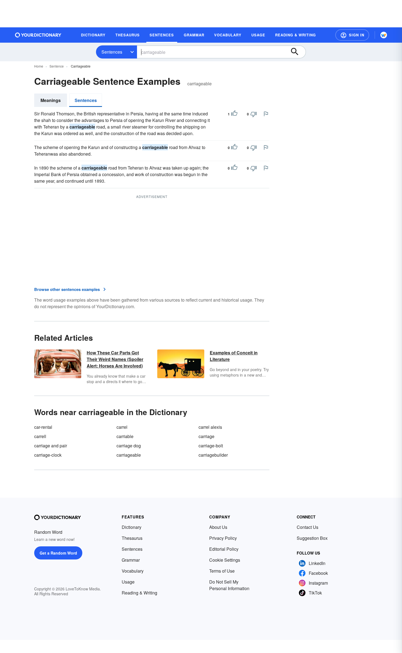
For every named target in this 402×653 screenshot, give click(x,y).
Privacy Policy (223, 538)
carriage (206, 436)
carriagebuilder (213, 455)
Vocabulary (133, 571)
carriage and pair (50, 445)
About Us (218, 527)
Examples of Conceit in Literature (234, 355)
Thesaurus (132, 538)
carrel (121, 427)
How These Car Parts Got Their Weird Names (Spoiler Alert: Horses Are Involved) (115, 359)
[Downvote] (253, 114)
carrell (40, 436)
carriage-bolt (211, 445)
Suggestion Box (312, 538)
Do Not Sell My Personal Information (229, 585)
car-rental (43, 427)
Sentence (56, 66)
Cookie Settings (224, 560)
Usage (128, 582)
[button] (352, 35)
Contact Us (307, 527)
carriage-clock (48, 455)
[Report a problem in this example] (266, 113)
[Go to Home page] (38, 35)
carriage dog (128, 445)
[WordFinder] (383, 35)
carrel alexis (210, 427)
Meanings (50, 100)
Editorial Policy (223, 549)
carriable (124, 436)
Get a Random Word (58, 553)
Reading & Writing (139, 593)
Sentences (111, 52)
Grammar (131, 560)
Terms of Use (222, 571)
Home (38, 66)
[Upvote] (234, 114)
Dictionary (131, 527)
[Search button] (297, 52)
